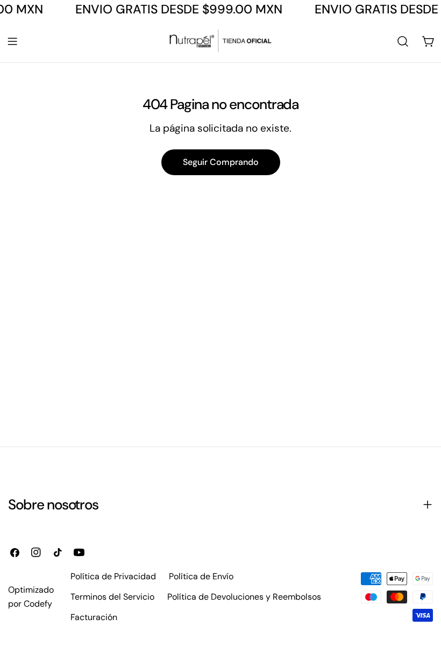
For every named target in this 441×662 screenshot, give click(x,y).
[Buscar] (403, 41)
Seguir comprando (221, 162)
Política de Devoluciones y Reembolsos (244, 596)
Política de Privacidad (113, 576)
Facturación (93, 617)
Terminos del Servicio (112, 596)
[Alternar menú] (12, 41)
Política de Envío (201, 576)
